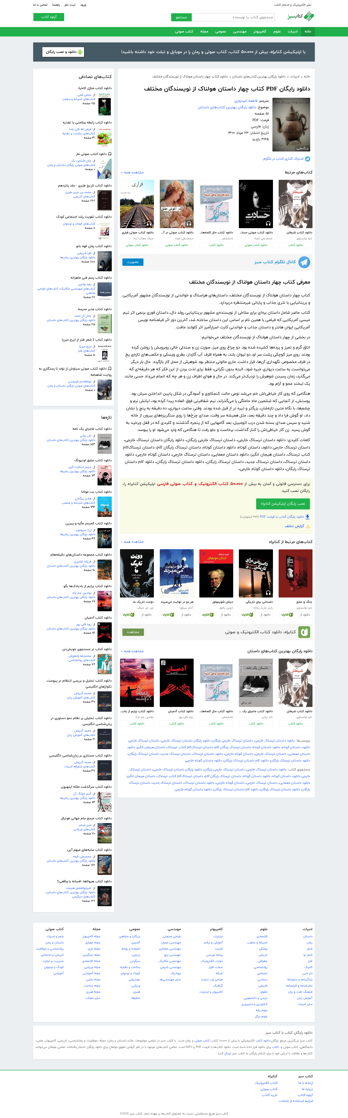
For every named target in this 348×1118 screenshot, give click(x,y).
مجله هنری (93, 992)
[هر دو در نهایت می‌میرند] (177, 573)
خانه (308, 31)
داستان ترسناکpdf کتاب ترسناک (190, 747)
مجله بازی (94, 949)
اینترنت (218, 936)
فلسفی (263, 986)
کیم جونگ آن (82, 794)
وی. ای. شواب (145, 608)
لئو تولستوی (304, 238)
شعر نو (307, 955)
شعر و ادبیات (55, 936)
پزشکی (263, 949)
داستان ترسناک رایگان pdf (233, 747)
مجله (204, 31)
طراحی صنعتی (172, 936)
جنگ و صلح (304, 602)
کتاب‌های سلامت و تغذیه (78, 133)
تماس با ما (40, 5)
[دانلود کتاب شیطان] (295, 204)
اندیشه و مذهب (257, 943)
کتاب (275, 1047)
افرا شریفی (84, 253)
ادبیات (293, 31)
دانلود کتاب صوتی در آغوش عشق (176, 233)
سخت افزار (216, 967)
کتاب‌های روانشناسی (81, 660)
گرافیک (218, 986)
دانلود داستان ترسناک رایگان (290, 760)
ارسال (227, 1053)
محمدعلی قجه (82, 857)
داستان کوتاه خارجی (239, 754)
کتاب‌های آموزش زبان (81, 698)
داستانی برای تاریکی (259, 602)
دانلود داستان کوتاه (266, 747)
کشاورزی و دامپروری (254, 1004)
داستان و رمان (54, 943)
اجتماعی (262, 973)
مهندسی (239, 31)
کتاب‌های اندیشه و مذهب (78, 99)
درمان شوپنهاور (222, 602)
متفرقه (135, 998)
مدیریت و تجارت (53, 961)
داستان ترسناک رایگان (143, 754)
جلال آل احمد (83, 316)
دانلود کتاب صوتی (256, 245)
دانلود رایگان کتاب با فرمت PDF (282, 517)
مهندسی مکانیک (170, 961)
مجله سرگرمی (91, 955)
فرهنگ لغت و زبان (300, 992)
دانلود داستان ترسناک (208, 754)
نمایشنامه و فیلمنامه (299, 986)
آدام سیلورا (186, 608)
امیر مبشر (85, 825)
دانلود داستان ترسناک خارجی (275, 740)
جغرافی (263, 961)
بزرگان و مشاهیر (129, 936)
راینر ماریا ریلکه (263, 608)
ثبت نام (70, 5)
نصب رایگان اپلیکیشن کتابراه (283, 503)
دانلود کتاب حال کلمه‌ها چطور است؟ (216, 233)
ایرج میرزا (85, 346)
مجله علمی (93, 980)
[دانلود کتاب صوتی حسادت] (256, 204)
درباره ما (307, 1089)
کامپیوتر (260, 31)
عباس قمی (84, 95)
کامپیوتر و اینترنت (211, 992)
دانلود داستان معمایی (294, 783)
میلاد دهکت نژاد (143, 238)
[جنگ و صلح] (295, 573)
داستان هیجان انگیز (151, 747)
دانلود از (305, 615)
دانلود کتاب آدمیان (180, 711)
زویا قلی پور (83, 624)
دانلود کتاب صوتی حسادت (255, 233)
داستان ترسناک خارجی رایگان (232, 740)
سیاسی (263, 980)
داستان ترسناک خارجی (270, 754)
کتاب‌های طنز (86, 351)
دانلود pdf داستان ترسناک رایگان (246, 760)
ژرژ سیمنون (83, 530)
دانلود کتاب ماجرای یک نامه (255, 711)
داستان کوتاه (291, 747)
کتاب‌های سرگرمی (83, 897)
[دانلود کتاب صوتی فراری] (137, 204)
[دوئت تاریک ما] (137, 573)
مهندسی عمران (171, 943)
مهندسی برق (172, 955)
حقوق (264, 992)
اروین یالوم (226, 608)
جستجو (181, 17)
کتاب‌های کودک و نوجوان (79, 224)
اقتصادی (262, 936)
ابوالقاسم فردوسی (79, 382)
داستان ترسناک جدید (176, 754)
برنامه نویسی (214, 955)
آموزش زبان (304, 998)
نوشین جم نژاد (81, 593)
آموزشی (58, 973)
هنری (136, 992)
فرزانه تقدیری (82, 562)
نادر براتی (85, 436)
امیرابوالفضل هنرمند (78, 888)
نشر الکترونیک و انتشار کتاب (292, 5)
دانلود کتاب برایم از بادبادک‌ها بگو (137, 711)
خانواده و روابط (130, 949)
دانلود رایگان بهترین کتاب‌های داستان (71, 320)
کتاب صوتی (184, 31)
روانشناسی (261, 967)
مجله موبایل (92, 943)
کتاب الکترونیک (266, 1083)
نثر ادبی (307, 973)
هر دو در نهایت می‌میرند (177, 602)
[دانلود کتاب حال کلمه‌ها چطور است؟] (216, 204)
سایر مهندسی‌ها (170, 980)
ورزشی (135, 986)
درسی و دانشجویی (256, 998)
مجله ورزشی (92, 967)
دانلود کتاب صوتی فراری (138, 233)
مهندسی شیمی (170, 967)
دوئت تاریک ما (143, 602)
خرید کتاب (269, 1095)
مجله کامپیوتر (91, 936)
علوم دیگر (261, 1016)
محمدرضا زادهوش (79, 656)
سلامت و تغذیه (130, 967)
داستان (307, 936)
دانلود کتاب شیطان (299, 233)
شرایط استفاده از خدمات (296, 1101)
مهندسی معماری (170, 949)
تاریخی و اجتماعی (52, 955)
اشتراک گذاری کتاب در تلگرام (283, 159)
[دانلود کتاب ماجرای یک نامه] (256, 683)
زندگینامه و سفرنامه (299, 980)
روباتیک (176, 973)
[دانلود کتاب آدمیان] (177, 683)
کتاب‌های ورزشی (84, 829)
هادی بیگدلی (83, 499)
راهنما (56, 5)
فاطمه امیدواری (246, 101)
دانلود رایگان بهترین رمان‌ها (77, 257)
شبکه (219, 973)
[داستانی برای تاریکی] (256, 573)
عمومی (220, 31)
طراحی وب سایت (212, 980)
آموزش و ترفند (213, 943)
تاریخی (263, 955)
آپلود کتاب (49, 17)
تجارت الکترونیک (212, 961)
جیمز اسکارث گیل (80, 467)
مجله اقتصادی (91, 961)
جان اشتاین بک (81, 161)
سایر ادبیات (305, 1004)
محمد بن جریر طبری (78, 192)
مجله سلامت (92, 986)
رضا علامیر (84, 284)
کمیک (308, 967)
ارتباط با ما (305, 1083)
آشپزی (135, 943)
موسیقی (134, 980)
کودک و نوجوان (130, 973)
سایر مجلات (92, 998)
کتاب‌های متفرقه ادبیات (79, 767)
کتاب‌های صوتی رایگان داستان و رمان (71, 165)
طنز (310, 961)
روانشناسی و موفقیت (50, 949)
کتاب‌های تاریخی (84, 197)
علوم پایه (262, 1010)
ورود (83, 5)
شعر (309, 949)
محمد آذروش (82, 693)
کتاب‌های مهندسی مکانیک (77, 289)
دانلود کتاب (295, 245)
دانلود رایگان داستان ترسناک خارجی (185, 740)
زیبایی (136, 955)
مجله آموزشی (91, 973)
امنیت (219, 949)
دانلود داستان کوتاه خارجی (203, 760)
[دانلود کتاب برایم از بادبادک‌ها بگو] (137, 683)
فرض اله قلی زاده (80, 129)
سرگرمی (135, 961)
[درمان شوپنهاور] (216, 573)
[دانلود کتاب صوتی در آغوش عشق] (177, 204)
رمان (309, 943)
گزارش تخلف (294, 526)
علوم (277, 31)
